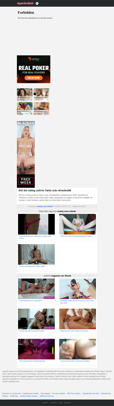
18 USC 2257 (53, 402)
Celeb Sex (14, 396)
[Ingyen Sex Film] (25, 3)
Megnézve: (77, 206)
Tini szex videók (58, 393)
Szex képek (45, 393)
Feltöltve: (57, 206)
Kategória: (32, 206)
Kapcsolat (45, 402)
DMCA (60, 402)
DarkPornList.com (46, 396)
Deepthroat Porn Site (91, 393)
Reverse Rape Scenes (28, 396)
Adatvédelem (67, 402)
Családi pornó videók (30, 393)
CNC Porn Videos (73, 393)
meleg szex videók (45, 206)
